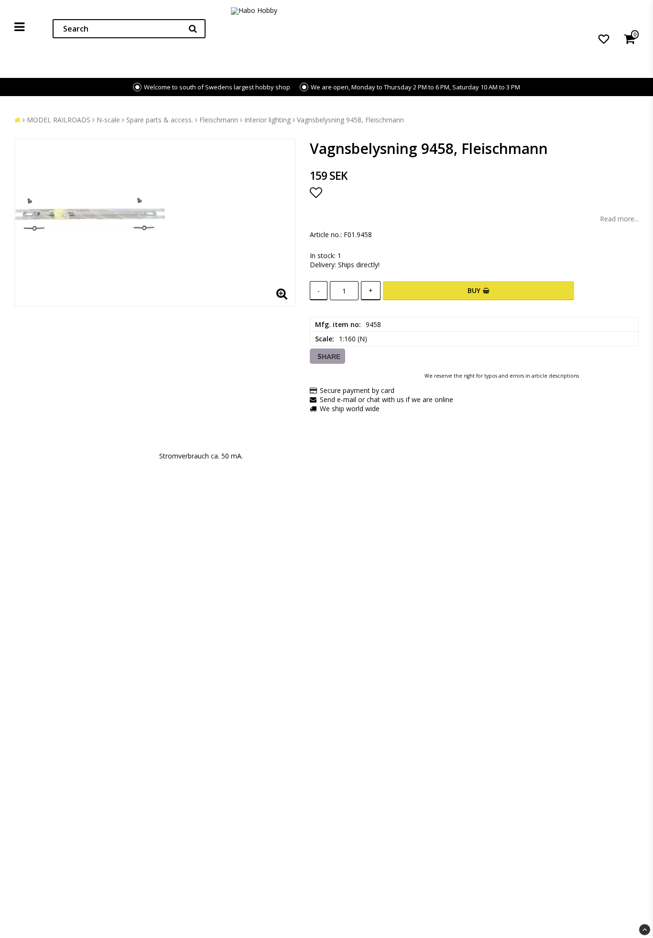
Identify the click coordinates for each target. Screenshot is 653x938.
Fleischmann (218, 119)
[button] (604, 39)
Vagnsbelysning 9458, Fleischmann (350, 119)
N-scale (108, 119)
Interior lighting (267, 119)
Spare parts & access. (159, 119)
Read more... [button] (619, 218)
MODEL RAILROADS (58, 119)
